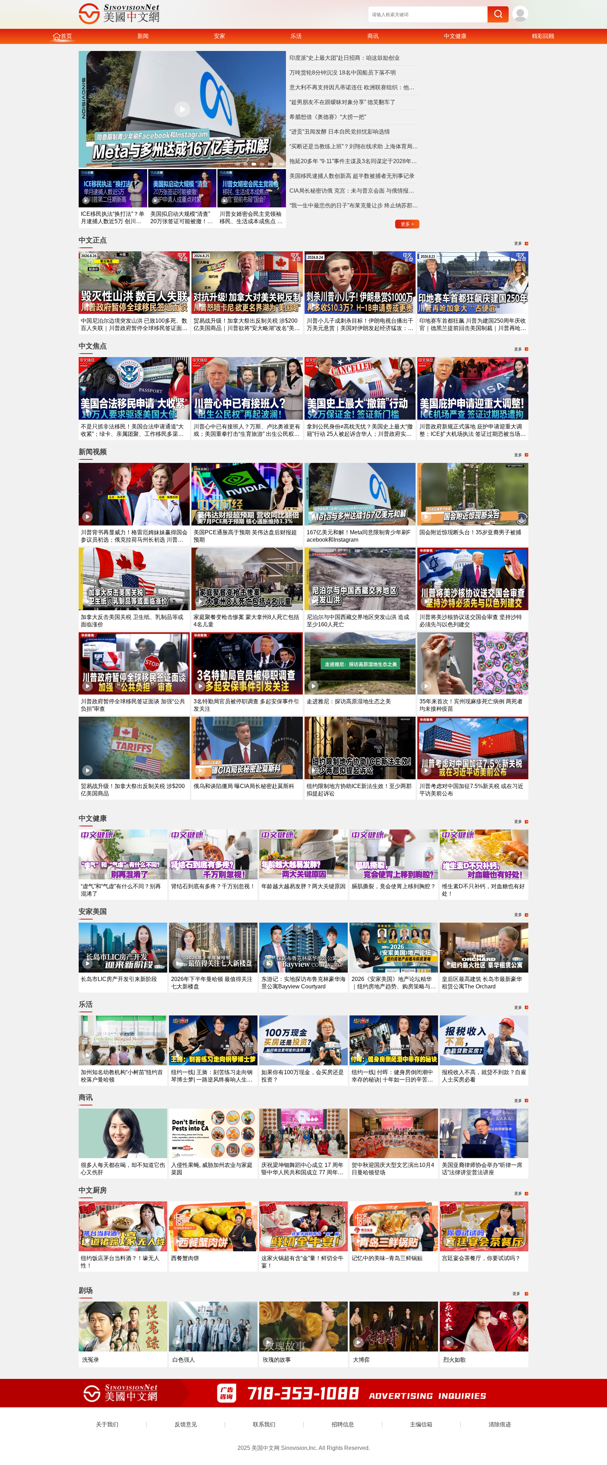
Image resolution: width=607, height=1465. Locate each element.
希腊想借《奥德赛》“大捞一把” (327, 117)
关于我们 (107, 1424)
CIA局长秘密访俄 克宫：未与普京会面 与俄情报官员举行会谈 (354, 191)
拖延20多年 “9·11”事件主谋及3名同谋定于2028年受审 (354, 161)
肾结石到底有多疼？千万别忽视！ (213, 886)
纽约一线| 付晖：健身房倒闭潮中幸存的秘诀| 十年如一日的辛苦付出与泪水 (392, 1079)
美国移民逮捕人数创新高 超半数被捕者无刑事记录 (352, 176)
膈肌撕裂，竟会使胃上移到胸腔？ (394, 886)
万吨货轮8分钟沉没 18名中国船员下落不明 (342, 73)
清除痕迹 (500, 1424)
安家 (219, 36)
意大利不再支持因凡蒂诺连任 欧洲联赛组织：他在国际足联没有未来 (354, 87)
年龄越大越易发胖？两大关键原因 (303, 886)
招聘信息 (343, 1424)
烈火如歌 (454, 1360)
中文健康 (455, 36)
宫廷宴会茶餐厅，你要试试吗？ (481, 1258)
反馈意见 (186, 1424)
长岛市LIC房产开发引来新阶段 (119, 979)
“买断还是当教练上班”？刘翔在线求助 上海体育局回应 (354, 146)
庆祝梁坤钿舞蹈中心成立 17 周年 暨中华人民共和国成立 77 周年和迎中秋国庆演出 (302, 1172)
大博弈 (361, 1360)
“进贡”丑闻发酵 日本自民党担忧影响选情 (339, 132)
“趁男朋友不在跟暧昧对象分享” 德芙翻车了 (342, 102)
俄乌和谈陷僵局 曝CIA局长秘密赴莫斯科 (244, 786)
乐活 (296, 36)
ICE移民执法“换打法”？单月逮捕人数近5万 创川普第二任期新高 (112, 221)
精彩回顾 (543, 36)
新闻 (143, 36)
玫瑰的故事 (277, 1360)
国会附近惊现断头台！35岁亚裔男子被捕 (470, 532)
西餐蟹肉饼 (185, 1258)
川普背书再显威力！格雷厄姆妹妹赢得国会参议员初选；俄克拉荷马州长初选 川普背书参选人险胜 (134, 539)
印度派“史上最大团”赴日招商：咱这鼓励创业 (344, 58)
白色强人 (183, 1360)
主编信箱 (421, 1424)
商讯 (373, 36)
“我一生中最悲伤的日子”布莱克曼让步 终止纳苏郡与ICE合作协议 (354, 205)
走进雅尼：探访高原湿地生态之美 (349, 701)
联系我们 (264, 1424)
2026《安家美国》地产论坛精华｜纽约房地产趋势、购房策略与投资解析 (394, 986)
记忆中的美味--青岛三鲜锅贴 (387, 1258)
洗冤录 (90, 1360)
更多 (407, 224)
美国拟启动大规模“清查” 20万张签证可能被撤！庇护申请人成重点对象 (181, 221)
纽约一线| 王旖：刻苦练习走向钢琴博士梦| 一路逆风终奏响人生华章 (212, 1079)
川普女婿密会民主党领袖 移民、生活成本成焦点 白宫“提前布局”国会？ (251, 221)
